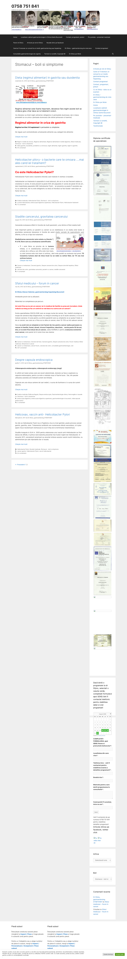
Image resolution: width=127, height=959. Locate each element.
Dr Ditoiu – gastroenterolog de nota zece (78, 48)
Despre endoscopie (45, 394)
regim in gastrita (72, 145)
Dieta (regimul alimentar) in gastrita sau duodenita (47, 77)
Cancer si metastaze (23, 265)
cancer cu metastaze (23, 345)
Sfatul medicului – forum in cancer (37, 283)
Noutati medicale (35, 449)
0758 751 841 (25, 6)
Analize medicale (22, 200)
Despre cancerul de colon (49, 265)
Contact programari (101, 48)
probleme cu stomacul (40, 145)
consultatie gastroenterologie (61, 345)
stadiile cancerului (59, 269)
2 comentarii (21, 402)
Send (96, 812)
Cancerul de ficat (36, 341)
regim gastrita (62, 145)
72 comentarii (21, 204)
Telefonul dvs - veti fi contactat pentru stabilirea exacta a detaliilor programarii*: (102, 766)
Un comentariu (21, 453)
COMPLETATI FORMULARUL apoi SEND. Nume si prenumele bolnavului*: (102, 742)
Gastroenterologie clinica (59, 394)
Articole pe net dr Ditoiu (35, 43)
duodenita (29, 145)
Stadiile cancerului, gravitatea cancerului (41, 216)
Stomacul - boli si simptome (24, 143)
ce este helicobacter (23, 202)
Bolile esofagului (33, 394)
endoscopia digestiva (24, 398)
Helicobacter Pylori (34, 200)
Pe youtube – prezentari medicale (99, 37)
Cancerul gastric (36, 265)
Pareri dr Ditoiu (18, 43)
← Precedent (20, 465)
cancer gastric (21, 451)
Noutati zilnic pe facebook (55, 43)
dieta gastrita (21, 145)
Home (15, 37)
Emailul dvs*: (98, 777)
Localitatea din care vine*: (101, 754)
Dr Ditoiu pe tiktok (75, 54)
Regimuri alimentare (40, 141)
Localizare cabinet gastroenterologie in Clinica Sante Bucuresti (41, 37)
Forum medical (74, 341)
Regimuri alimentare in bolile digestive (58, 141)
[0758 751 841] (55, 21)
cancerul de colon (22, 269)
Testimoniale (98, 126)
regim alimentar (52, 145)
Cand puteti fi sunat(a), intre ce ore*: (102, 803)
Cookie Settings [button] (108, 954)
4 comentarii (21, 271)
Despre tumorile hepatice (66, 265)
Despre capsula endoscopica (34, 359)
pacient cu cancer (47, 269)
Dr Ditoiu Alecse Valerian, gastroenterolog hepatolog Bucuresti (39, 292)
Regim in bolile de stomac (25, 141)
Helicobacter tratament (71, 202)
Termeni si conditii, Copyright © (54, 54)
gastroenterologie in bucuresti (61, 398)
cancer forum (35, 345)
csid (72, 345)
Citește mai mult (21, 137)
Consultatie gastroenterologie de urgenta (27, 54)
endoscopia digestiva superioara (40, 202)
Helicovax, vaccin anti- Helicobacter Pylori (42, 414)
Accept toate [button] (120, 954)
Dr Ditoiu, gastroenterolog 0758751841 (99, 899)
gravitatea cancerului (35, 269)
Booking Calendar (101, 735)
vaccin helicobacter (45, 451)
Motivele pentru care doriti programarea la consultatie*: (101, 787)
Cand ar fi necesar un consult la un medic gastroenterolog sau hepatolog (37, 48)
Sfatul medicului (76, 141)
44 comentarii (21, 147)
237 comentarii (21, 348)
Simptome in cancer (28, 344)
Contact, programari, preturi (75, 37)
